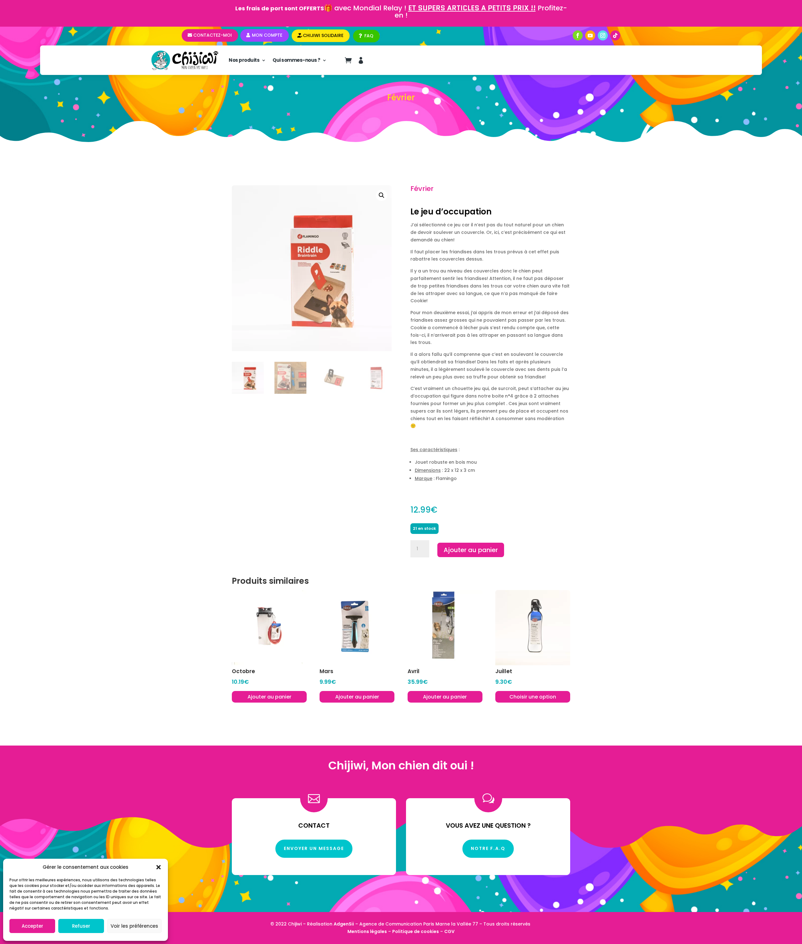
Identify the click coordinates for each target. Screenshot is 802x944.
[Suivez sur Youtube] (590, 35)
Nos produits (244, 60)
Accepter (32, 926)
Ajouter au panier (471, 550)
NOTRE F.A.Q (488, 848)
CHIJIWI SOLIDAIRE (323, 35)
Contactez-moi (212, 35)
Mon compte (267, 35)
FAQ (368, 36)
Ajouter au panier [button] (269, 696)
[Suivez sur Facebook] (578, 35)
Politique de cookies (415, 931)
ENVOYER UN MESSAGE (314, 848)
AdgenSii (344, 924)
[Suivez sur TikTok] (615, 35)
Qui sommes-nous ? (296, 60)
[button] (158, 867)
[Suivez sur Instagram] (603, 35)
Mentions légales (367, 931)
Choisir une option (532, 696)
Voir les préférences (134, 926)
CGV (449, 931)
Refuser (81, 926)
